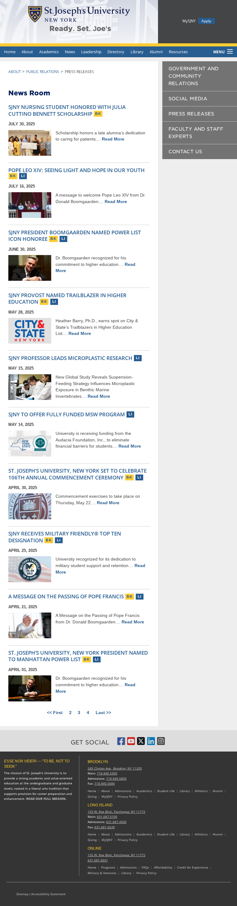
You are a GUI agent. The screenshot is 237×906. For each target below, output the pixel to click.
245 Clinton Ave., (115, 768)
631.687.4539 (104, 827)
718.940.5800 (116, 779)
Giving (92, 797)
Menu (219, 52)
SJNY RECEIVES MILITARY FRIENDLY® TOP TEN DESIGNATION (64, 537)
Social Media (187, 99)
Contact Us (185, 151)
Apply (206, 21)
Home (9, 51)
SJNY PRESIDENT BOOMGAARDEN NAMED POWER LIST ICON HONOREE (74, 235)
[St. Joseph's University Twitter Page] (141, 743)
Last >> (103, 712)
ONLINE (95, 848)
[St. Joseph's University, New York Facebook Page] (121, 743)
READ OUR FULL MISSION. (46, 799)
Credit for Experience (192, 867)
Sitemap (22, 894)
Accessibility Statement (48, 894)
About (27, 51)
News (70, 51)
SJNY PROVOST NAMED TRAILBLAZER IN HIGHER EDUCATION (67, 298)
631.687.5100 (107, 817)
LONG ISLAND (100, 805)
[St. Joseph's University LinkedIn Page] (151, 743)
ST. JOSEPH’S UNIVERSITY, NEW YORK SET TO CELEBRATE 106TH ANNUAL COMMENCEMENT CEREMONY (77, 474)
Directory (115, 51)
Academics (49, 51)
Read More (113, 139)
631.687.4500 (116, 822)
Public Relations (42, 71)
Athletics (201, 791)
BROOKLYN (98, 762)
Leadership (91, 51)
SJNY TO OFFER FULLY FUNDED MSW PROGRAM (66, 414)
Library (137, 51)
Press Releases (191, 114)
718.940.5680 (104, 784)
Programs (108, 867)
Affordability (163, 867)
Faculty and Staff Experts (195, 132)
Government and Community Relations (193, 76)
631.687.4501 (98, 860)
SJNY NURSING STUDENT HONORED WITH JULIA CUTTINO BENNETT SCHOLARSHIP (67, 110)
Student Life (166, 791)
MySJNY (189, 21)
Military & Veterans (102, 873)
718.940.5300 (107, 773)
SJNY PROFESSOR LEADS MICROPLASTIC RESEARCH (70, 358)
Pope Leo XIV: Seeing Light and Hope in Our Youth (76, 170)
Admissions (123, 791)
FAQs (145, 867)
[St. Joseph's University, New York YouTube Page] (131, 743)
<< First (55, 712)
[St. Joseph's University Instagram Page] (161, 743)
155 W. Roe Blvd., (116, 812)
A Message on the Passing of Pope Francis (66, 596)
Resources (178, 51)
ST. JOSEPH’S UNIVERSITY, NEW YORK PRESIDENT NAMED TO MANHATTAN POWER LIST (78, 656)
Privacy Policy (128, 797)
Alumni (156, 51)
